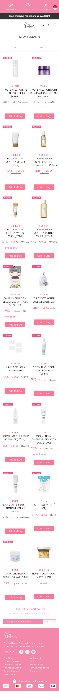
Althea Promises (12, 661)
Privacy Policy (36, 664)
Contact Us (34, 671)
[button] (11, 247)
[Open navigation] (4, 25)
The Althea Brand (12, 667)
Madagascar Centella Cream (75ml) (15, 162)
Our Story (8, 658)
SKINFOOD (44, 569)
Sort (42, 47)
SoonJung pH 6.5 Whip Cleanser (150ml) (15, 437)
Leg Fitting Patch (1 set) (43, 506)
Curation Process (12, 664)
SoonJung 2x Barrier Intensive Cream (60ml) (15, 508)
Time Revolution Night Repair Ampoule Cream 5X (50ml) (43, 93)
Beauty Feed (10, 674)
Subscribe (50, 621)
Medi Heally (44, 501)
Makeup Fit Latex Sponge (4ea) (15, 368)
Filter (14, 47)
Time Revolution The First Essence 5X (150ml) (15, 93)
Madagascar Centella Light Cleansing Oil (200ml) (44, 162)
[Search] (49, 25)
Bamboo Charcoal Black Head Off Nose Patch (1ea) (15, 302)
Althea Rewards (11, 671)
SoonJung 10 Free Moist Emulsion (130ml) (43, 370)
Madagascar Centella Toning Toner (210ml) (44, 233)
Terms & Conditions (39, 667)
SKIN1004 (15, 154)
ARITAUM (15, 294)
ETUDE (44, 363)
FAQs (31, 661)
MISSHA (15, 86)
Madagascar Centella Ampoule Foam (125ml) (15, 233)
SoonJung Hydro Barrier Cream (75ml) (15, 575)
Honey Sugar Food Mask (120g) (43, 575)
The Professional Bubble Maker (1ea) (44, 300)
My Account (35, 658)
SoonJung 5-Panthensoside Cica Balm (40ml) (44, 439)
